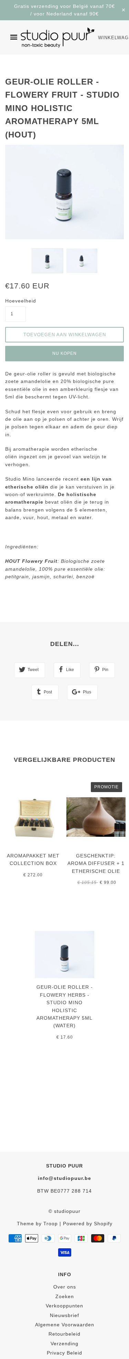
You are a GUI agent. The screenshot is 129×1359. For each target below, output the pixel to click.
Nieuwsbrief (64, 1315)
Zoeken (64, 1296)
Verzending (64, 1343)
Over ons (64, 1287)
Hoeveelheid (15, 301)
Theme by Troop (37, 1223)
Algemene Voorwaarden (64, 1324)
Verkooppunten (64, 1305)
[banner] (58, 37)
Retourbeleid (64, 1334)
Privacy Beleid (64, 1353)
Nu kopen (64, 353)
